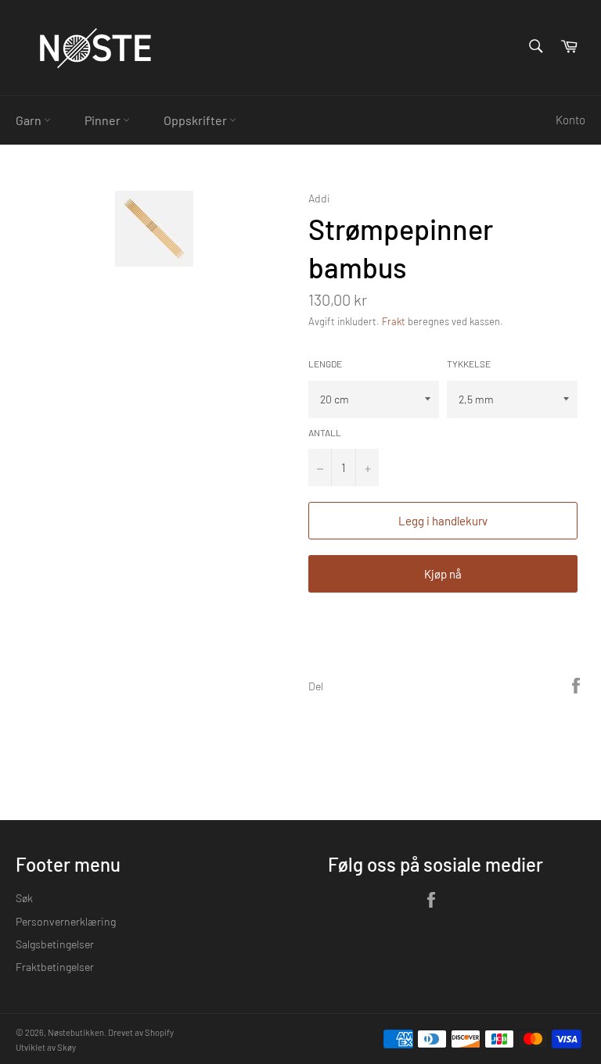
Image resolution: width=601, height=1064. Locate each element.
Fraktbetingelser (55, 966)
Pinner (104, 120)
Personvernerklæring (66, 921)
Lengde (325, 363)
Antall (324, 432)
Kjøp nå (443, 574)
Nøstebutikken (76, 1032)
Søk (24, 898)
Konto (570, 120)
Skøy (66, 1047)
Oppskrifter (196, 120)
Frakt (393, 321)
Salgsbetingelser (55, 944)
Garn (30, 120)
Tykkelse (469, 363)
